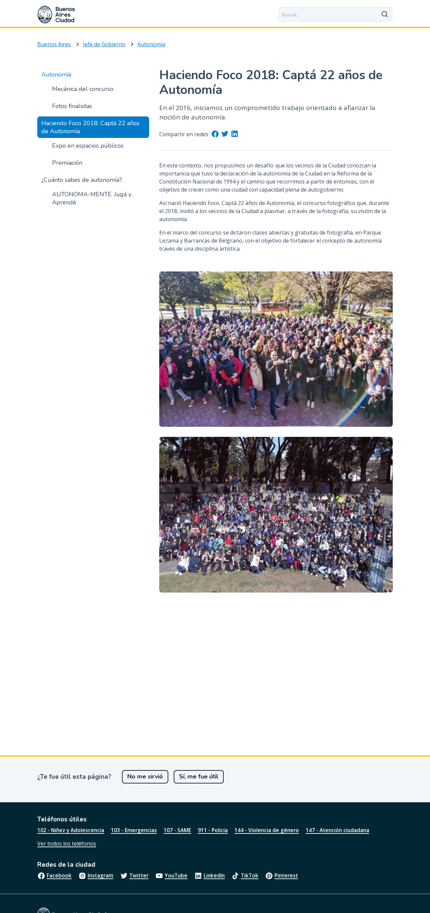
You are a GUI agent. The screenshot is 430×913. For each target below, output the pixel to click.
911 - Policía (213, 830)
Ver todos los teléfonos (66, 843)
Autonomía (151, 44)
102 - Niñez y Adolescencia (70, 830)
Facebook (59, 875)
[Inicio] (56, 14)
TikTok (249, 875)
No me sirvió (145, 776)
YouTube (176, 875)
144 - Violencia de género (266, 830)
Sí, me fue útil (198, 776)
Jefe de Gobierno (104, 44)
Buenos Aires (54, 44)
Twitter (138, 875)
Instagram (100, 875)
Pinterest (286, 875)
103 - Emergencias (134, 830)
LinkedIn (214, 875)
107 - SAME (177, 830)
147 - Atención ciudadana (337, 830)
